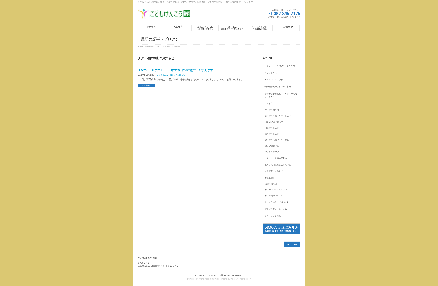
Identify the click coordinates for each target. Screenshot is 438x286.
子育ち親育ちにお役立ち (275, 209)
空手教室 (268, 103)
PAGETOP (292, 244)
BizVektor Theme (219, 279)
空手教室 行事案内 (272, 152)
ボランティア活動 (272, 216)
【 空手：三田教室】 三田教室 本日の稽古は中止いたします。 (177, 70)
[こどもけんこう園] (164, 15)
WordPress (204, 279)
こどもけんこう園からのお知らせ (171, 75)
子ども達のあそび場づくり (276, 202)
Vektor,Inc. (235, 279)
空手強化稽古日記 (272, 146)
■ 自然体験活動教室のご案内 (277, 86)
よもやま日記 (270, 72)
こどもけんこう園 (215, 275)
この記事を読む (146, 85)
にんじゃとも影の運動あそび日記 (278, 165)
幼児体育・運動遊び (273, 171)
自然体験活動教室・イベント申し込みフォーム (280, 95)
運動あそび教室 (271, 184)
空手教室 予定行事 (272, 110)
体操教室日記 (270, 178)
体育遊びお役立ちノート (274, 196)
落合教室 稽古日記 (272, 134)
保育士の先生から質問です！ (276, 190)
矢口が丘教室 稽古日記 (274, 122)
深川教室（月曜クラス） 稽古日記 (278, 116)
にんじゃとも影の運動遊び (276, 158)
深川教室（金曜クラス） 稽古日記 (278, 140)
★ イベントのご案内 (273, 79)
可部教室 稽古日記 (272, 128)
